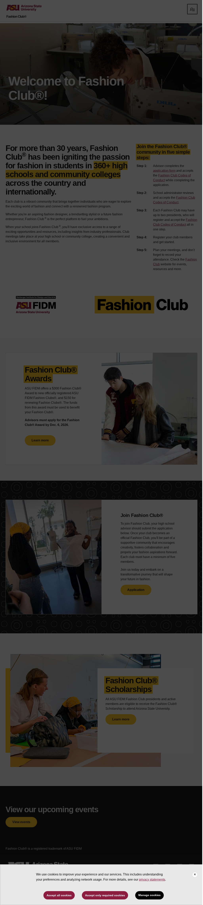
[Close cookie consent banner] (195, 874)
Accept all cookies (59, 895)
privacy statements (152, 879)
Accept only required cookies (105, 895)
